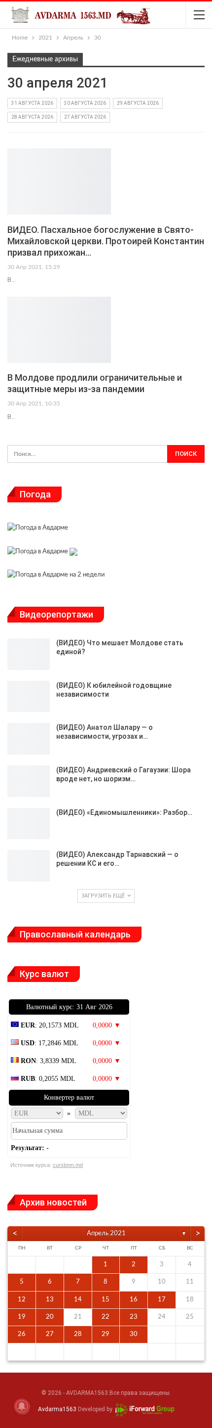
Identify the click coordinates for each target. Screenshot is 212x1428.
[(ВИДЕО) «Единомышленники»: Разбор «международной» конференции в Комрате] (28, 824)
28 (78, 1334)
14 (78, 1299)
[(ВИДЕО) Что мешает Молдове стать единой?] (28, 654)
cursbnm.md (68, 1165)
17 (162, 1299)
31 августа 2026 (32, 103)
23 (134, 1317)
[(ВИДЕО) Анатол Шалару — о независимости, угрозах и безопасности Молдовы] (28, 739)
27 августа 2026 (85, 117)
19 (22, 1317)
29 (105, 1334)
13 (50, 1299)
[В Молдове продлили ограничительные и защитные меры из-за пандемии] (59, 330)
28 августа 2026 (32, 117)
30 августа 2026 (85, 103)
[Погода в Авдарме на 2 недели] (56, 576)
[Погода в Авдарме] (37, 529)
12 (22, 1299)
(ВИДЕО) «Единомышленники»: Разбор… (124, 812)
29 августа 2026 (138, 103)
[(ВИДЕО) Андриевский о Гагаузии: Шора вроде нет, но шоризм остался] (28, 781)
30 (134, 1334)
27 (50, 1334)
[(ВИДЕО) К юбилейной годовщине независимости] (28, 697)
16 (134, 1299)
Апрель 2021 (106, 1233)
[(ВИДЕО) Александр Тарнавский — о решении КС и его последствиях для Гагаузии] (28, 866)
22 (105, 1317)
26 (22, 1334)
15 (105, 1299)
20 (50, 1317)
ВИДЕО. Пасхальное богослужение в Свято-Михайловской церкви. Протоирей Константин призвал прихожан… (105, 241)
